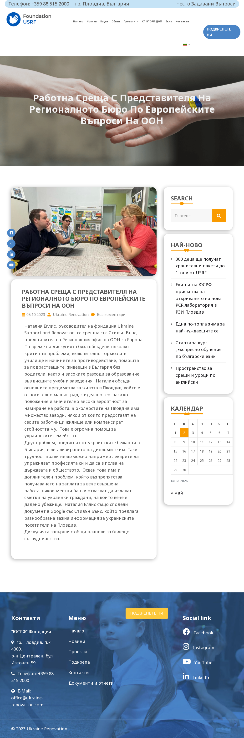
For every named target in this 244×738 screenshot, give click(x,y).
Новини (92, 21)
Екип (169, 21)
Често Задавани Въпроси (206, 3)
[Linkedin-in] (11, 254)
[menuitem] (186, 44)
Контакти (182, 21)
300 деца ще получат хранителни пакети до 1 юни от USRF (200, 266)
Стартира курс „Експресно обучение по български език (199, 349)
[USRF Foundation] (39, 19)
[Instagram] (11, 243)
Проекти (129, 21)
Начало (78, 21)
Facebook (202, 633)
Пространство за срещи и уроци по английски (195, 375)
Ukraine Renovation (70, 314)
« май (177, 493)
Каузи (104, 21)
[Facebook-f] (11, 233)
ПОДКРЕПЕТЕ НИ (219, 32)
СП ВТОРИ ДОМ (152, 21)
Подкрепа (79, 662)
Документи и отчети (91, 683)
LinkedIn (200, 677)
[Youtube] (11, 265)
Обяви (116, 21)
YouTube (202, 662)
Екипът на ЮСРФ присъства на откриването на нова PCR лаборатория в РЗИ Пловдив (199, 298)
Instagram (202, 647)
